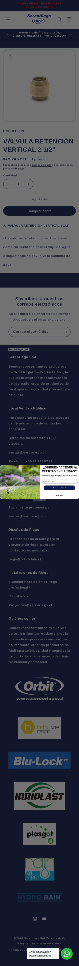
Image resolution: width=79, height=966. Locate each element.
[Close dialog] (76, 467)
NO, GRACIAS (59, 495)
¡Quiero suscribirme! (59, 487)
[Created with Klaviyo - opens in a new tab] (39, 500)
